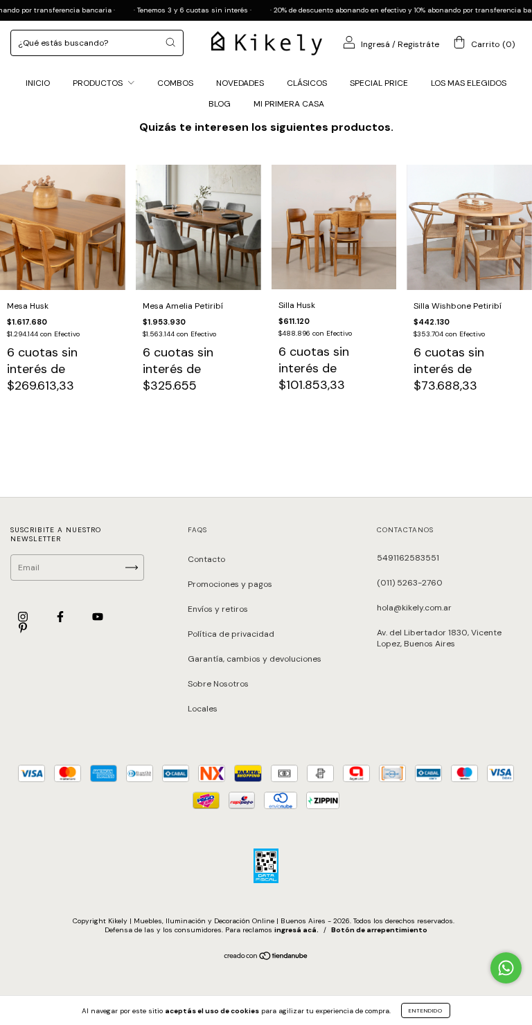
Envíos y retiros (218, 609)
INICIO (38, 83)
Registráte (418, 44)
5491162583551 (408, 557)
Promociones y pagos (230, 584)
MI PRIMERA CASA (289, 103)
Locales (203, 708)
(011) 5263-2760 (410, 582)
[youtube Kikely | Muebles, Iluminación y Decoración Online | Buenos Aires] (97, 616)
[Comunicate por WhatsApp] (506, 967)
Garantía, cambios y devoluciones (254, 658)
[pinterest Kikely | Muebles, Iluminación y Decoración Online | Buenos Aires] (22, 628)
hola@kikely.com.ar (414, 607)
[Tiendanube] (266, 957)
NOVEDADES (240, 83)
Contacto (206, 559)
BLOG (220, 103)
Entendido (426, 1010)
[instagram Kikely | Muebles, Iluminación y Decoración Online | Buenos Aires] (23, 616)
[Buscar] (170, 42)
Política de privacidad (231, 634)
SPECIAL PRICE (379, 83)
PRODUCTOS (99, 83)
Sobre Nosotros (218, 683)
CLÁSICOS (307, 83)
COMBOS (175, 83)
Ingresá (375, 44)
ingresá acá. (296, 929)
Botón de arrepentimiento (379, 929)
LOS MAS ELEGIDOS (468, 83)
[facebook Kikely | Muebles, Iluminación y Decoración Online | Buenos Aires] (61, 616)
